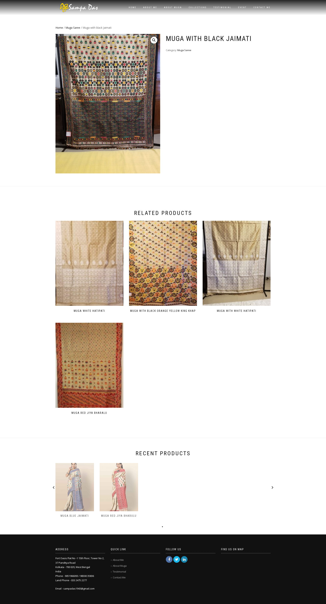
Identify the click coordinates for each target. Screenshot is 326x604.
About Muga (173, 7)
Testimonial (222, 7)
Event (242, 7)
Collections (198, 7)
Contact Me (262, 7)
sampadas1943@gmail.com (79, 588)
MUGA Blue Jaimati (75, 515)
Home (132, 7)
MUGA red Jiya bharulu (119, 515)
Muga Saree (72, 27)
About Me (150, 7)
